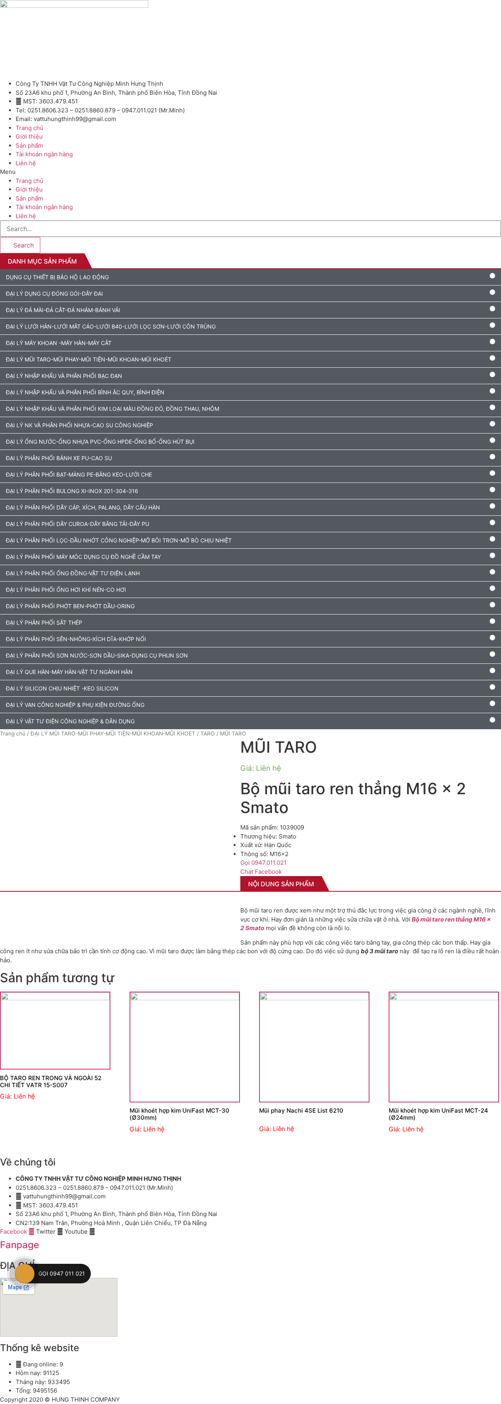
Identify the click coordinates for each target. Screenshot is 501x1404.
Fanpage (19, 1244)
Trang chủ (29, 128)
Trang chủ (12, 733)
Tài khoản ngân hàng (44, 154)
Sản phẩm (29, 145)
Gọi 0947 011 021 (61, 1273)
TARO (207, 733)
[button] (250, 172)
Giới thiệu (29, 136)
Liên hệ (26, 163)
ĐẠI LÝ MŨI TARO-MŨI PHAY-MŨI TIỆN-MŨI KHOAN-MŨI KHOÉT (113, 733)
